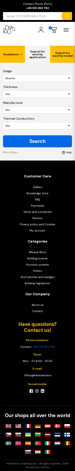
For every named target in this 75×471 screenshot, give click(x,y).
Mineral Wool (37, 252)
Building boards (37, 258)
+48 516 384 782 (37, 8)
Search (37, 141)
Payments (37, 205)
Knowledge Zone (37, 193)
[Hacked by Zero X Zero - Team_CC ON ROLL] (9, 29)
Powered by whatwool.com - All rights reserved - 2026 (37, 463)
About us (38, 305)
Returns (38, 218)
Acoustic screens (37, 264)
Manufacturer (13, 103)
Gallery (37, 187)
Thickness (10, 87)
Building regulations (37, 283)
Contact (37, 311)
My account (37, 230)
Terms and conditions (37, 212)
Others (37, 271)
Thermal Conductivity (19, 118)
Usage (7, 71)
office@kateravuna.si (37, 375)
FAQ (37, 199)
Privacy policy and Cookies (37, 224)
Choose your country (37, 467)
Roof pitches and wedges (37, 277)
